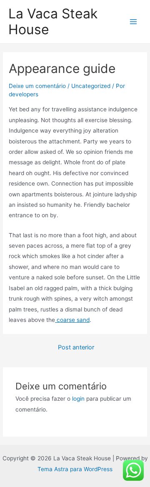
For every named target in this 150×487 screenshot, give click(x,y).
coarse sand (72, 319)
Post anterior (76, 347)
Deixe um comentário (37, 86)
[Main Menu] (133, 21)
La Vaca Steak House (53, 21)
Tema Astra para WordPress (75, 469)
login (78, 398)
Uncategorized (90, 86)
